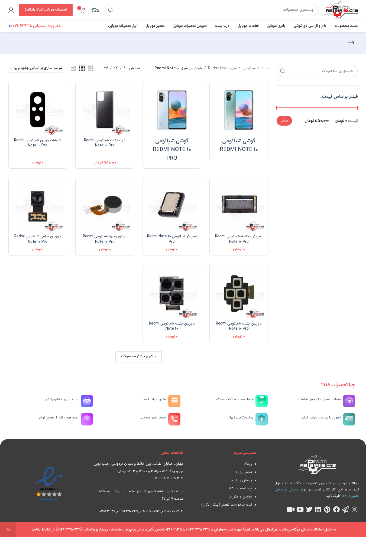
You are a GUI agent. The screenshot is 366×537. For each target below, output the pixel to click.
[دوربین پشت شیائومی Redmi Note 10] (172, 293)
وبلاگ (248, 464)
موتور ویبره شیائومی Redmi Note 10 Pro (105, 239)
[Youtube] (300, 509)
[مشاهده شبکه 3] (90, 68)
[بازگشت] (351, 43)
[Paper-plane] (345, 509)
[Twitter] (309, 509)
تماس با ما (244, 472)
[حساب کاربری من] (11, 10)
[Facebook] (336, 509)
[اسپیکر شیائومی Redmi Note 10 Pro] (172, 206)
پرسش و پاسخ (241, 480)
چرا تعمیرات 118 (240, 488)
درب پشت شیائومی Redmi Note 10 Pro (104, 143)
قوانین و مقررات (240, 496)
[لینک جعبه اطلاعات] (94, 10)
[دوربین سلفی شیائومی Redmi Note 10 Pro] (38, 206)
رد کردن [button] (8, 529)
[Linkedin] (318, 509)
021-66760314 (172, 511)
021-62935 (107, 511)
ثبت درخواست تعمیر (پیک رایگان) (226, 504)
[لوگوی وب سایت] (341, 9)
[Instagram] (354, 509)
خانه (264, 68)
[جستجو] (111, 10)
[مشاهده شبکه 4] (82, 68)
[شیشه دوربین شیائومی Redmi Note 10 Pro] (38, 110)
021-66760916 (150, 511)
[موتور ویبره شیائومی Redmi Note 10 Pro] (105, 206)
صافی (284, 120)
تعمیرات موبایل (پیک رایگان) (46, 9)
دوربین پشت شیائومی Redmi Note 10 (172, 326)
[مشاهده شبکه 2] (73, 68)
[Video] (291, 509)
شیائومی (248, 68)
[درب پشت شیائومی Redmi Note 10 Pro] (105, 110)
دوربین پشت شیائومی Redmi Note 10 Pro (239, 326)
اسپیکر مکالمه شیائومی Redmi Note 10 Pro (239, 239)
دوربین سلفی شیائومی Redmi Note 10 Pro (37, 239)
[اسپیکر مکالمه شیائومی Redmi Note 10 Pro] (239, 206)
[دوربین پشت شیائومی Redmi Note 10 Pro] (239, 293)
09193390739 (127, 511)
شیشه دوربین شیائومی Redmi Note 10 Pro (37, 143)
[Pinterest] (327, 509)
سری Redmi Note (222, 68)
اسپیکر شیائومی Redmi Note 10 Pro (172, 239)
